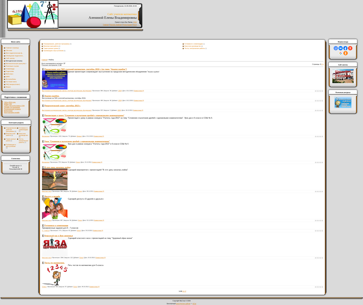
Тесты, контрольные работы (23, 140)
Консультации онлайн (11, 112)
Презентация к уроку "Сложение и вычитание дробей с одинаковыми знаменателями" (84, 115)
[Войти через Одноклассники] (345, 53)
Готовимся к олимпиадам (23, 128)
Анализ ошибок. (52, 96)
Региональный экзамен (12, 109)
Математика (45, 136)
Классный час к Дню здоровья (59, 236)
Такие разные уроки (51, 48)
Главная (106, 25)
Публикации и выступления (11, 145)
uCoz (194, 303)
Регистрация (127, 25)
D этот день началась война (57, 167)
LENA (120, 90)
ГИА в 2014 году (10, 102)
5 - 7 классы (45, 230)
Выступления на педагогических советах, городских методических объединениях (66, 90)
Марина (79, 136)
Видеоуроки (8, 111)
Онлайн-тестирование (12, 107)
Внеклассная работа (10, 134)
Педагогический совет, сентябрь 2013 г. (63, 106)
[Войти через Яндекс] (350, 48)
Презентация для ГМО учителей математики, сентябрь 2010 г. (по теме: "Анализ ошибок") (86, 69)
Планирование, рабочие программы (11, 129)
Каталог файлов (116, 25)
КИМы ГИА (8, 104)
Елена (78, 162)
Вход (135, 25)
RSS (135, 22)
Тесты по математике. (55, 263)
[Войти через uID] (336, 48)
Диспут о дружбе (52, 196)
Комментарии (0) (139, 90)
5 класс (44, 286)
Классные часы (46, 191)
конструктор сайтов (183, 303)
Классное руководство (23, 134)
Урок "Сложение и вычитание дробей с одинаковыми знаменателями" (77, 141)
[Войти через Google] (340, 53)
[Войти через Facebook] (345, 48)
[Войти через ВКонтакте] (340, 48)
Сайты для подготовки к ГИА (14, 105)
